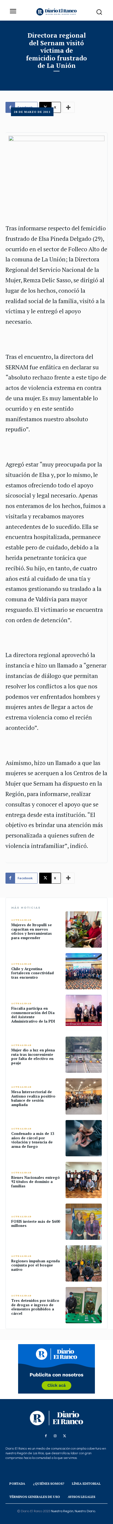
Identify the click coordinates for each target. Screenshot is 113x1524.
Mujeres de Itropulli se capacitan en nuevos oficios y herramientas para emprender (31, 931)
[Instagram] (55, 1436)
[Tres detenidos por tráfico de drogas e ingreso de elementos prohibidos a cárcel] (84, 1305)
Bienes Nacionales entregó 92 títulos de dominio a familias (35, 1181)
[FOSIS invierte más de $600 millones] (84, 1222)
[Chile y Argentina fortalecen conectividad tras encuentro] (84, 971)
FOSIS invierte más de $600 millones (35, 1223)
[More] (69, 878)
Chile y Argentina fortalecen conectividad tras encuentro (32, 973)
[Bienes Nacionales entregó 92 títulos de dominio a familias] (84, 1180)
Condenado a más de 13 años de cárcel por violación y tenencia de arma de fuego (32, 1140)
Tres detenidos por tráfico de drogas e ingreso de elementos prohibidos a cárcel (35, 1307)
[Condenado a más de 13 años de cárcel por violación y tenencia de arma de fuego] (84, 1138)
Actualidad (21, 920)
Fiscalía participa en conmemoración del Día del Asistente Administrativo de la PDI (33, 1015)
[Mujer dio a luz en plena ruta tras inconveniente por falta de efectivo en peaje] (84, 1055)
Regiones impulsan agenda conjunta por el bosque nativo (35, 1265)
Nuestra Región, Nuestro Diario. (73, 1511)
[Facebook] (46, 1436)
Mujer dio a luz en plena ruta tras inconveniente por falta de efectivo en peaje (33, 1056)
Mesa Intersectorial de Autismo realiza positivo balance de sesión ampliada (33, 1098)
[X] (64, 1436)
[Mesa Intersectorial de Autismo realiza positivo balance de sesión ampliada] (84, 1096)
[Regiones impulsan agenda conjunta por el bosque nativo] (84, 1263)
